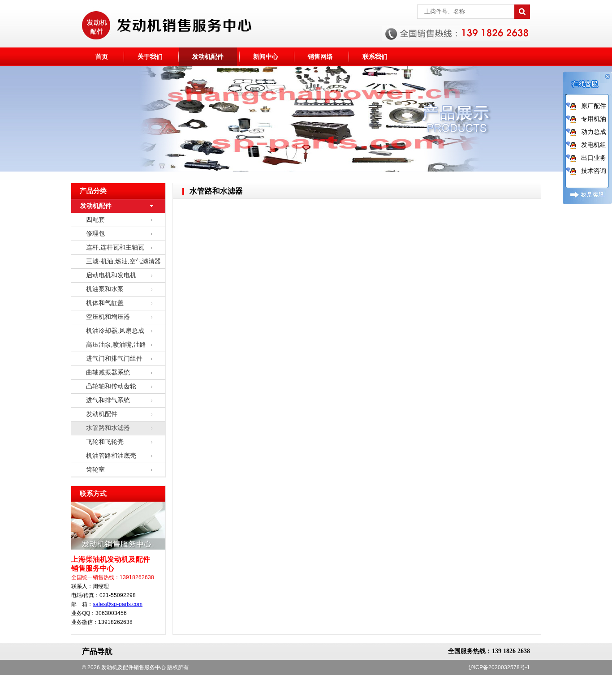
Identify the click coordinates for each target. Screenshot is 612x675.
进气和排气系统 (108, 400)
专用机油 (593, 118)
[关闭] (606, 80)
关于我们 (150, 56)
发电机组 (593, 144)
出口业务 (593, 157)
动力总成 (593, 131)
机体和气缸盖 (105, 303)
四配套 (95, 219)
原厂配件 (593, 105)
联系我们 (375, 56)
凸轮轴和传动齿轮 (111, 386)
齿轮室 (95, 469)
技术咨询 (593, 170)
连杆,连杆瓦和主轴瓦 (115, 247)
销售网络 (320, 56)
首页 (101, 56)
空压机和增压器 (108, 317)
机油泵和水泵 (105, 289)
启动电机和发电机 (111, 275)
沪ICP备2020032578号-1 (499, 667)
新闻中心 (265, 56)
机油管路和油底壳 (111, 455)
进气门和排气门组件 (114, 358)
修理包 (95, 233)
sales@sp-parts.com (117, 604)
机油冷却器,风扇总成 (115, 330)
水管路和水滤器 (108, 428)
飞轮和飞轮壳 (105, 442)
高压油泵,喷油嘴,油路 (116, 344)
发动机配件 (208, 56)
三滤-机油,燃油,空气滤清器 (123, 261)
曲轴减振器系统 (108, 372)
